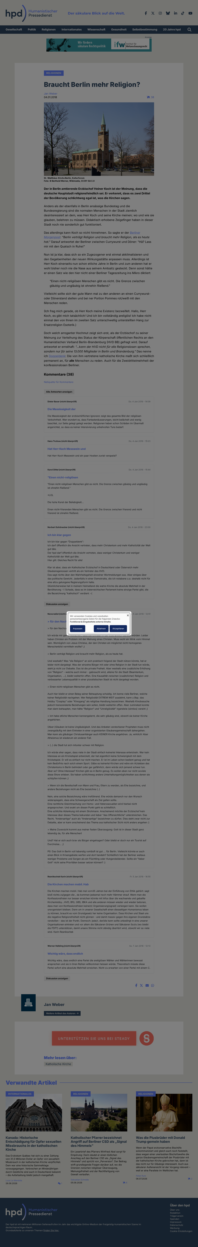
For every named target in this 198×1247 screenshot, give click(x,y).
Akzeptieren (118, 628)
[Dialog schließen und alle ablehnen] (128, 614)
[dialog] (99, 623)
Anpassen (77, 628)
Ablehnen (101, 628)
